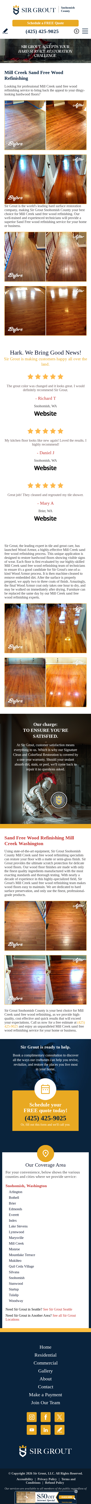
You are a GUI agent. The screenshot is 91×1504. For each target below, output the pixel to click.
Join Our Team (45, 1402)
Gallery (45, 1371)
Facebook (46, 1417)
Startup (14, 1289)
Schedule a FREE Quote (45, 23)
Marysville (16, 1238)
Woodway (16, 1301)
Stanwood (16, 1283)
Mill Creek (16, 1243)
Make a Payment (45, 1394)
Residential (45, 1355)
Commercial (46, 1363)
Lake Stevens (18, 1226)
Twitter (59, 1417)
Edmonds (15, 1209)
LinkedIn (46, 1430)
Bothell (14, 1197)
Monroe (14, 1249)
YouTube (32, 1430)
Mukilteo (15, 1260)
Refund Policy (54, 1482)
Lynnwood (16, 1232)
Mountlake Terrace (22, 1255)
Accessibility (25, 1479)
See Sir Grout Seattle (57, 1309)
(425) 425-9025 (42, 31)
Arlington (15, 1192)
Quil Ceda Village (21, 1266)
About (46, 1378)
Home (45, 1347)
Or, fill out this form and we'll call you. (45, 1124)
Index (13, 1220)
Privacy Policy (47, 1479)
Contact (45, 1386)
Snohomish (17, 1278)
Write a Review (5, 30)
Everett (14, 1215)
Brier (12, 1203)
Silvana (14, 1272)
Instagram (32, 1417)
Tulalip (14, 1295)
